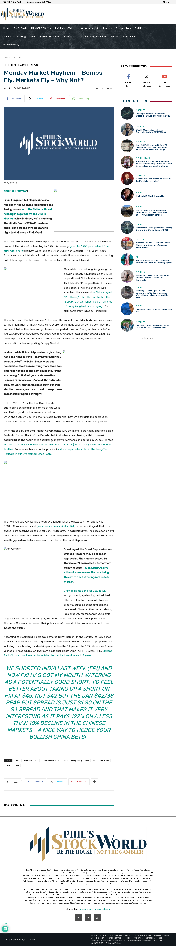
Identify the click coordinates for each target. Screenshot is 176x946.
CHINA (16, 760)
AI (137, 257)
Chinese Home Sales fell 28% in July (85, 590)
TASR (16, 765)
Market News (143, 158)
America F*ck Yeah (15, 191)
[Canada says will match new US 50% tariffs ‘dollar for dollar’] (127, 178)
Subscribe (164, 74)
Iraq (87, 760)
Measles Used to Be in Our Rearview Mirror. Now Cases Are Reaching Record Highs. (153, 245)
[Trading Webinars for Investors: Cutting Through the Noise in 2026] (127, 113)
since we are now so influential (55, 526)
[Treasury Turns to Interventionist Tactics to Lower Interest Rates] (127, 325)
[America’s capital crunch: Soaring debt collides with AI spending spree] (127, 259)
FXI (36, 760)
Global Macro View (50, 760)
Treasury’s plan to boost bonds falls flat (154, 310)
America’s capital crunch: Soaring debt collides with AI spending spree (154, 261)
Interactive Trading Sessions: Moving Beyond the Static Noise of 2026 (154, 229)
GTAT (65, 760)
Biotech (140, 239)
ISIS (94, 760)
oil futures (104, 760)
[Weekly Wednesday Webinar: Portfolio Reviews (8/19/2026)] (127, 129)
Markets (24, 65)
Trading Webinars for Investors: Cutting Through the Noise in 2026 (153, 115)
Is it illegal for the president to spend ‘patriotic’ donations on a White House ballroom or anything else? (152, 294)
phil (9, 88)
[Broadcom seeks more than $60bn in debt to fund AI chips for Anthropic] (127, 276)
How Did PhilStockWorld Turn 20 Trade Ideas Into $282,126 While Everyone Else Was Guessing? (151, 147)
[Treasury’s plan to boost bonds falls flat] (127, 308)
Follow (146, 74)
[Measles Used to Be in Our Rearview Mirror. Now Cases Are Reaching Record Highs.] (127, 243)
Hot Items (16, 57)
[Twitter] (97, 917)
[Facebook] (78, 917)
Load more (145, 338)
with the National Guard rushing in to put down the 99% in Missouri (28, 214)
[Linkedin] (88, 917)
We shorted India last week (46, 668)
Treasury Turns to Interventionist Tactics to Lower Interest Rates (152, 326)
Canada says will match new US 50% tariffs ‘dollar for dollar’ (153, 180)
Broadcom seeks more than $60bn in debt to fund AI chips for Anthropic (153, 277)
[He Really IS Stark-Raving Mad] (127, 194)
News (34, 65)
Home (7, 57)
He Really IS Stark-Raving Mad (150, 196)
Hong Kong (76, 760)
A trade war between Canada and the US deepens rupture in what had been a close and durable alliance (154, 163)
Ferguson (27, 760)
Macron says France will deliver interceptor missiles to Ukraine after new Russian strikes (151, 212)
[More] (94, 781)
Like (128, 74)
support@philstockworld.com (94, 909)
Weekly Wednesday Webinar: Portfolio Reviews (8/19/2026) (151, 131)
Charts (140, 126)
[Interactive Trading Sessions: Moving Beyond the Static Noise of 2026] (127, 227)
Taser (8, 765)
